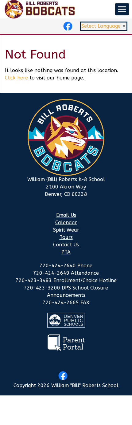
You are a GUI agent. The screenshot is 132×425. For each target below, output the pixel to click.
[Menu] (122, 9)
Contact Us (66, 245)
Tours (66, 237)
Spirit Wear (66, 230)
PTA (66, 252)
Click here (16, 78)
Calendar (66, 222)
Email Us (66, 215)
